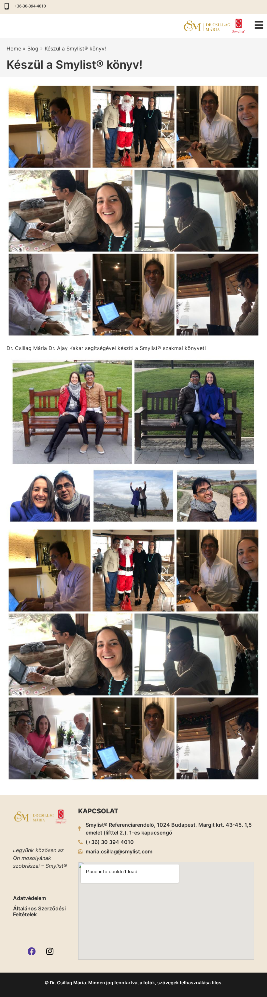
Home (14, 48)
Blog (32, 48)
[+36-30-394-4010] (6, 6)
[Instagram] (50, 951)
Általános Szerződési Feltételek (39, 911)
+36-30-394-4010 (30, 6)
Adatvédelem (29, 898)
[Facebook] (32, 951)
